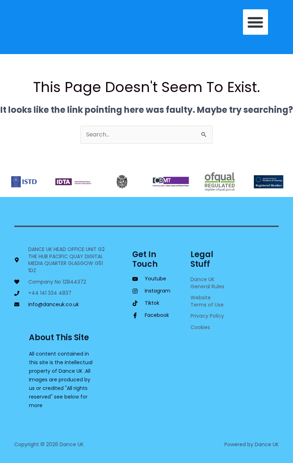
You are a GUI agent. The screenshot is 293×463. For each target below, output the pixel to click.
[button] (255, 22)
